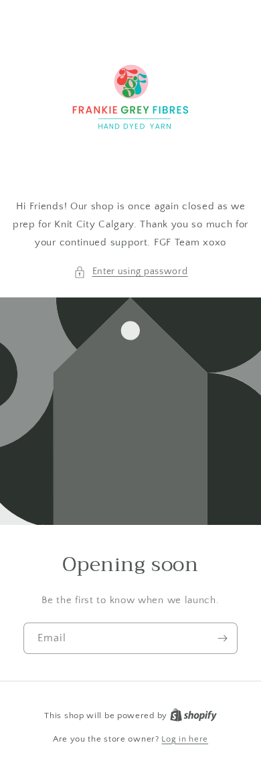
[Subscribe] (222, 638)
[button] (131, 271)
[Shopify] (193, 715)
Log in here (184, 739)
